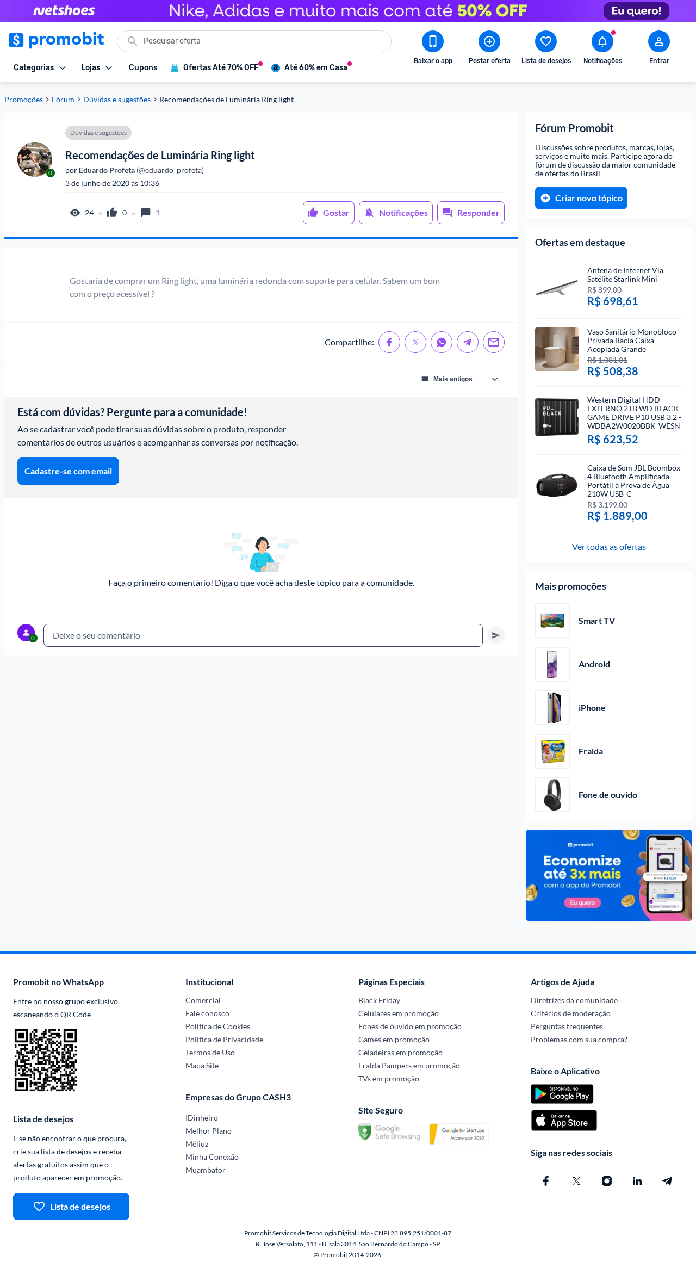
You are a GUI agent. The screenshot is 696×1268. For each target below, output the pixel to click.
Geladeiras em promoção (400, 1052)
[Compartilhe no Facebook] (389, 342)
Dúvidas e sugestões (117, 99)
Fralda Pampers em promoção (409, 1065)
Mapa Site (202, 1065)
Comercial (203, 1000)
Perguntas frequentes (567, 1026)
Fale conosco (207, 1013)
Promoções (23, 99)
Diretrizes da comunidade (574, 1000)
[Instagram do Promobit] (607, 1181)
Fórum (63, 99)
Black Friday (379, 1000)
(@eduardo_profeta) (140, 170)
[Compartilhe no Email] (494, 342)
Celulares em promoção (398, 1013)
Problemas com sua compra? (579, 1039)
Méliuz (196, 1143)
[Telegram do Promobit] (667, 1181)
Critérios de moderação (571, 1013)
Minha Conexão (212, 1156)
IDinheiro (201, 1117)
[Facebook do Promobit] (546, 1181)
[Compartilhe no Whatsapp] (441, 342)
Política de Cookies (217, 1026)
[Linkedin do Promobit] (637, 1181)
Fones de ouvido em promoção (410, 1026)
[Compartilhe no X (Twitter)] (415, 342)
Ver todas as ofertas (609, 546)
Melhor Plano (208, 1130)
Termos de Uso (210, 1052)
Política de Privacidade (224, 1039)
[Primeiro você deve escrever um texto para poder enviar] (496, 635)
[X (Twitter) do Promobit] (576, 1181)
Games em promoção (394, 1039)
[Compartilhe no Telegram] (467, 342)
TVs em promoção (388, 1078)
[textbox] (263, 635)
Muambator (205, 1169)
